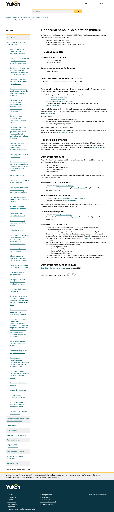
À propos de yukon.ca (47, 504)
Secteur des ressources (18, 390)
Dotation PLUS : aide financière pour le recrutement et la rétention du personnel (18, 146)
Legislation (11, 507)
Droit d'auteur (45, 497)
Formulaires (11, 502)
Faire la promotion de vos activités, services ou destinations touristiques (19, 190)
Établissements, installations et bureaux (21, 509)
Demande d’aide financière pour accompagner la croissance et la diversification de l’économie (16, 106)
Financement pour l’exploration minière (18, 207)
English (84, 3)
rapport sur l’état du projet (65, 186)
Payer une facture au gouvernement (17, 274)
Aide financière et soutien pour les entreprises (35, 18)
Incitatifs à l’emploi (16, 230)
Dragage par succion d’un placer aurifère (19, 156)
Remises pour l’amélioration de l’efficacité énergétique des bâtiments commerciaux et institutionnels (19, 362)
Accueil (8, 18)
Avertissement (45, 499)
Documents (11, 497)
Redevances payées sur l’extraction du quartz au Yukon (18, 343)
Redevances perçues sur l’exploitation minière (18, 352)
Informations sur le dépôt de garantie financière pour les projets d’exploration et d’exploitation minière (19, 239)
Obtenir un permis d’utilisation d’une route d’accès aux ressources (18, 258)
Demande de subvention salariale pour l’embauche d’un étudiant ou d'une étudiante (19, 92)
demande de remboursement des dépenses (71, 198)
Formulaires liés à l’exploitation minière (17, 215)
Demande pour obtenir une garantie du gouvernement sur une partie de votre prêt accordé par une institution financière (19, 133)
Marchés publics (12, 430)
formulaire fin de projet (64, 215)
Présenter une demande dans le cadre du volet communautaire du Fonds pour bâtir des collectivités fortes (19, 301)
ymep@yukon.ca (52, 105)
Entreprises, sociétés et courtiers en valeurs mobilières (18, 420)
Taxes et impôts (12, 463)
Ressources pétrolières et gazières (18, 384)
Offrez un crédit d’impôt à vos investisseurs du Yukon (19, 266)
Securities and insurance (15, 452)
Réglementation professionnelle (13, 446)
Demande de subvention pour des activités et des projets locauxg (18, 82)
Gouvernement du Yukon (100, 494)
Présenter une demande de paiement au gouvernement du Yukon (19, 312)
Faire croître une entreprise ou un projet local (19, 182)
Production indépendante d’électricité (19, 290)
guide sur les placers (58, 99)
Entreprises (16, 18)
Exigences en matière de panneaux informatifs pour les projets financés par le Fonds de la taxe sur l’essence (19, 166)
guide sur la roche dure (59, 97)
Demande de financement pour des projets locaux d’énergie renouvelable (19, 61)
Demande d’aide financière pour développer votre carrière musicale (18, 119)
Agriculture (11, 37)
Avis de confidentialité (48, 502)
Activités (10, 499)
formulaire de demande (64, 101)
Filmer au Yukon (12, 425)
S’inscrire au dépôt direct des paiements (18, 413)
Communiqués (12, 504)
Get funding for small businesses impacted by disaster (18, 223)
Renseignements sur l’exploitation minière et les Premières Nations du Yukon (19, 375)
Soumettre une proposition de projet (17, 396)
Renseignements (46, 495)
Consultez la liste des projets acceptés (54, 268)
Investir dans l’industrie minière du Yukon (18, 250)
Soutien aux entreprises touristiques (15, 457)
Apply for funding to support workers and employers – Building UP (18, 52)
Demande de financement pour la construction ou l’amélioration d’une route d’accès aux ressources (19, 71)
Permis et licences (13, 440)
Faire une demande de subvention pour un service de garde (19, 199)
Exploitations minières (18, 175)
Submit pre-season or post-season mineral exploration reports (17, 405)
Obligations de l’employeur (16, 435)
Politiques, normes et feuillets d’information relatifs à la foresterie (17, 282)
